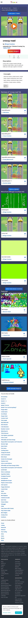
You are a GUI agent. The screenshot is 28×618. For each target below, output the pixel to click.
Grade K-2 (3, 399)
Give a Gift (17, 565)
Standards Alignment (20, 595)
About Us (3, 563)
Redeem (17, 566)
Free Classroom (19, 583)
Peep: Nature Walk (5, 510)
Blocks (2, 538)
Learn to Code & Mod (8, 520)
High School (18, 588)
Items (2, 536)
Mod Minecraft (4, 422)
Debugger (3, 504)
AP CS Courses (18, 590)
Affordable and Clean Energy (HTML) (10, 465)
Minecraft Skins (5, 583)
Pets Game (3, 448)
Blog (2, 561)
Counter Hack (4, 418)
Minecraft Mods (5, 594)
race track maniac (6, 257)
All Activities (4, 396)
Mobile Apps (4, 570)
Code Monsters (5, 426)
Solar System (4, 484)
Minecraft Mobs (5, 587)
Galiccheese (6, 112)
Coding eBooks (4, 573)
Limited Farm (6, 335)
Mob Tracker (5, 333)
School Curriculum (19, 582)
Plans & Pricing (18, 572)
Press (2, 566)
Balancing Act (4, 431)
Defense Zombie (6, 356)
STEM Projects (18, 600)
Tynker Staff (6, 48)
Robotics (3, 529)
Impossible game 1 (6, 133)
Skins (2, 534)
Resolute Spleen (7, 183)
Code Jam (3, 595)
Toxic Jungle (4, 420)
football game (5, 209)
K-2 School (17, 592)
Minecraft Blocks (5, 588)
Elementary (18, 585)
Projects (15, 8)
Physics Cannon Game (6, 482)
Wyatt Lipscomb (7, 359)
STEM (2, 506)
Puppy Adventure (5, 487)
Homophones (4, 478)
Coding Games (4, 580)
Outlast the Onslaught (6, 459)
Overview (17, 561)
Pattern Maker (4, 502)
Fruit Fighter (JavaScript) (7, 435)
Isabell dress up (5, 380)
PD (16, 597)
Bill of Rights (4, 512)
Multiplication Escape (6, 480)
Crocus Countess (7, 136)
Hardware (3, 517)
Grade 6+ (3, 403)
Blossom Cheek (7, 311)
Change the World (5, 452)
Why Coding (18, 568)
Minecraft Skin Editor (6, 585)
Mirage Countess (10, 44)
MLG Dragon (5, 309)
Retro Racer (4, 457)
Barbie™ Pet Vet (5, 405)
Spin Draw (3, 500)
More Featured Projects (14, 388)
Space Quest (4, 446)
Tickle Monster (4, 433)
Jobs (2, 568)
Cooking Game (4, 450)
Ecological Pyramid (5, 476)
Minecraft (3, 527)
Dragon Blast (4, 409)
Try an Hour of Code (7, 393)
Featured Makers (19, 570)
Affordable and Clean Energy (8, 439)
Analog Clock (4, 515)
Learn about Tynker (14, 13)
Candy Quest (4, 411)
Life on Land (4, 437)
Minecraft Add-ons (5, 590)
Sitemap (3, 572)
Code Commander (5, 454)
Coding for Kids (7, 8)
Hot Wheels (4, 414)
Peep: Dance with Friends (7, 508)
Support (3, 565)
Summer (17, 575)
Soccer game (5, 280)
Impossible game (6, 110)
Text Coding (4, 531)
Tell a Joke (3, 493)
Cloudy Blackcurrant (8, 159)
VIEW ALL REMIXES (14, 189)
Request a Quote (19, 602)
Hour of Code (4, 597)
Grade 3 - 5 (3, 401)
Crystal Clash (4, 489)
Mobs (2, 540)
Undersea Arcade (5, 497)
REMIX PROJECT (14, 51)
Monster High (4, 444)
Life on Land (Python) (6, 463)
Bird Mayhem (4, 495)
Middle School (18, 587)
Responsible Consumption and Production (11, 442)
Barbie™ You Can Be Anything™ (8, 407)
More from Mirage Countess (14, 289)
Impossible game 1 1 (7, 181)
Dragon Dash (4, 416)
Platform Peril (4, 461)
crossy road (4, 233)
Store (2, 575)
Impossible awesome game (8, 157)
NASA (2, 491)
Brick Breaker (4, 424)
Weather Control (5, 429)
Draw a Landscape (5, 472)
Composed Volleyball (8, 382)
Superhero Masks (5, 474)
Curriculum (18, 563)
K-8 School (17, 594)
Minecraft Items (5, 592)
